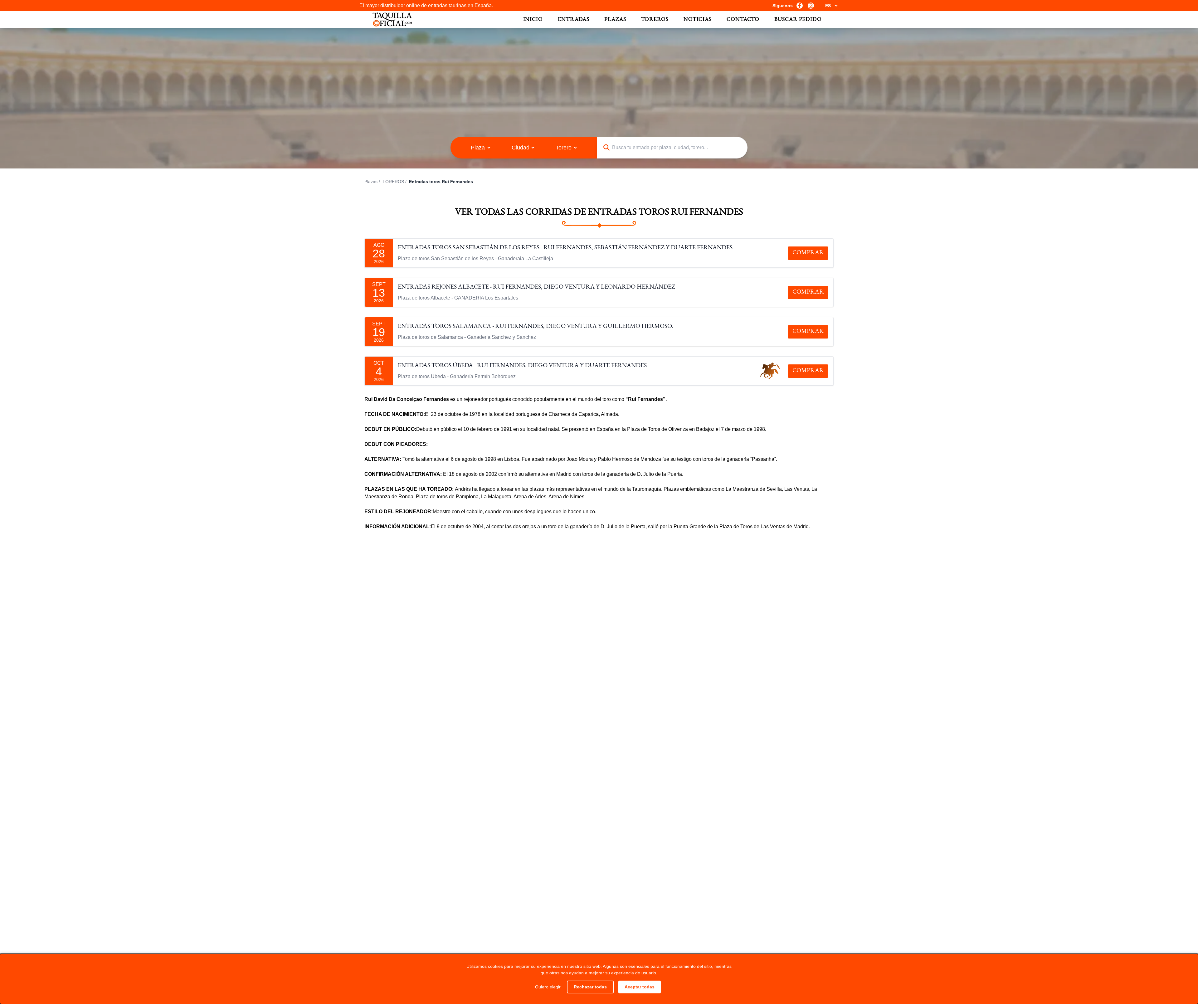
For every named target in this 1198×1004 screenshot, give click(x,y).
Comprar (808, 253)
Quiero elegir (548, 986)
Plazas (615, 19)
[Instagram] (811, 5)
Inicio (533, 19)
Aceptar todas (640, 986)
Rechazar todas (590, 986)
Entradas (573, 19)
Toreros (655, 19)
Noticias (698, 19)
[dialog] (599, 979)
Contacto (743, 19)
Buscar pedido (798, 19)
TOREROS (393, 181)
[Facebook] (799, 5)
